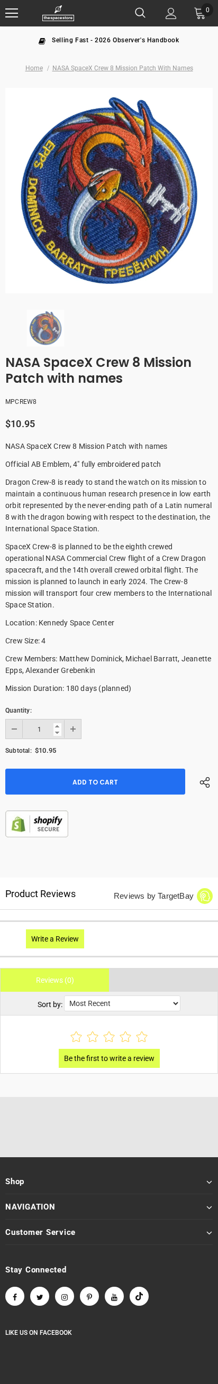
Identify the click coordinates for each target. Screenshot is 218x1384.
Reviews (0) (55, 980)
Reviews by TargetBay (154, 895)
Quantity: (18, 710)
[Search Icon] (140, 13)
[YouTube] (114, 1296)
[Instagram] (64, 1296)
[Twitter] (39, 1296)
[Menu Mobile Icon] (11, 13)
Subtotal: (18, 750)
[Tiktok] (139, 1296)
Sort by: (50, 1004)
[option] (109, 39)
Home (34, 68)
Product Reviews (40, 893)
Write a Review (55, 939)
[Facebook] (14, 1296)
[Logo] (58, 13)
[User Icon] (171, 13)
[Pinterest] (89, 1296)
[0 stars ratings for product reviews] (109, 1037)
